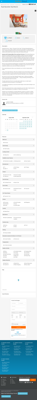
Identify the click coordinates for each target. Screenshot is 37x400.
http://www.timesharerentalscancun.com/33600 (15, 103)
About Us (4, 379)
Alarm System (27, 161)
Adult (12, 315)
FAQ (12, 379)
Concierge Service (7, 182)
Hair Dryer (6, 142)
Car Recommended (8, 245)
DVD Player (17, 167)
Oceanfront (6, 264)
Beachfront (17, 263)
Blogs (3, 381)
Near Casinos (27, 264)
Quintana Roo (12, 4)
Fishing (5, 255)
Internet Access (7, 188)
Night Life (16, 255)
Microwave (6, 202)
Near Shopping (17, 264)
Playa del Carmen (17, 4)
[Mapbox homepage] (4, 289)
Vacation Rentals (4, 4)
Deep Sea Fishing (7, 254)
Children (20, 315)
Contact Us (4, 380)
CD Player (27, 167)
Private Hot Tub (7, 196)
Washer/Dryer (6, 211)
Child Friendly (6, 148)
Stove (16, 203)
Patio (16, 226)
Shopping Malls (28, 251)
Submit (33, 379)
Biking (5, 251)
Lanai (5, 226)
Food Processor (18, 202)
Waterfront (6, 263)
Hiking (5, 257)
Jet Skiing (16, 254)
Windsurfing (27, 255)
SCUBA (16, 257)
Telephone (6, 176)
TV (4, 167)
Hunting (16, 252)
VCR (15, 168)
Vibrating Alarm (18, 161)
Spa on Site (17, 182)
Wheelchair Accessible (8, 161)
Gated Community (7, 174)
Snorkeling (27, 252)
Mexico (8, 4)
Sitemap (13, 381)
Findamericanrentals (23, 393)
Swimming (27, 254)
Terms (13, 380)
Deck (16, 225)
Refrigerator (27, 202)
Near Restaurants (28, 263)
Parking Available (7, 232)
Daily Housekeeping (8, 217)
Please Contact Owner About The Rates (10, 110)
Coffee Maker (17, 205)
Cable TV (6, 168)
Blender (5, 205)
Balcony (5, 225)
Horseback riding (18, 251)
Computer (27, 188)
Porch (26, 225)
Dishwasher (6, 203)
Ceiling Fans (6, 154)
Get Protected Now (14, 335)
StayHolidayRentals (6, 396)
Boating (5, 252)
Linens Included (18, 174)
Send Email (18, 327)
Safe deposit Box (18, 176)
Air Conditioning (18, 154)
